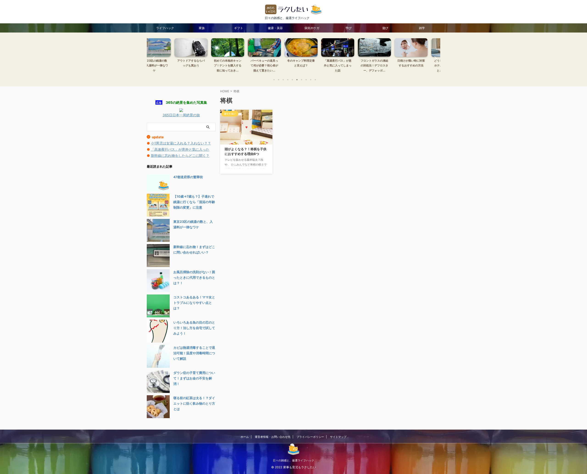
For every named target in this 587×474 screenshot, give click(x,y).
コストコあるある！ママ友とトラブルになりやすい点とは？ (194, 302)
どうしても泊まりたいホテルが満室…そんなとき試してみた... (422, 65)
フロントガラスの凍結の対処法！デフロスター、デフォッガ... (348, 65)
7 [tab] (301, 79)
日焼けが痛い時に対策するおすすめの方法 (385, 63)
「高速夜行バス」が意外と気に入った (180, 149)
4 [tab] (287, 79)
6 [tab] (297, 79)
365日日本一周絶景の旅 (181, 115)
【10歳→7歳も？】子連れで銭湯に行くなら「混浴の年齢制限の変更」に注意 (194, 201)
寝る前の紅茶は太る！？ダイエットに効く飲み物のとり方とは (194, 403)
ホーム (245, 437)
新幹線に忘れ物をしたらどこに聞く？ (180, 155)
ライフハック (165, 28)
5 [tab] (292, 79)
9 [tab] (310, 79)
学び (349, 28)
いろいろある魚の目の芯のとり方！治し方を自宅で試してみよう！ (194, 327)
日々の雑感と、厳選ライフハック (293, 460)
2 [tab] (278, 79)
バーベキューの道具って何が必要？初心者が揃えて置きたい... (238, 65)
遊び (385, 28)
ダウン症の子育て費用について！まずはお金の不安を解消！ (194, 378)
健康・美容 (275, 28)
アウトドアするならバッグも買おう (165, 63)
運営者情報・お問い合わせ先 (273, 437)
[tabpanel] (165, 56)
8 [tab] (306, 79)
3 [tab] (283, 79)
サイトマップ (338, 437)
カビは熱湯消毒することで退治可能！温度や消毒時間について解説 (194, 353)
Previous (153, 58)
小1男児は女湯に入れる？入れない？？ (181, 143)
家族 (202, 28)
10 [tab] (315, 79)
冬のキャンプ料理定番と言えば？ (275, 63)
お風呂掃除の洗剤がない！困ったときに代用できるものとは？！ (194, 277)
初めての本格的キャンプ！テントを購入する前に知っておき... (202, 65)
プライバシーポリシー (310, 437)
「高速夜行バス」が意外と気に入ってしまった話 (312, 65)
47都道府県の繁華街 (188, 177)
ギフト (238, 28)
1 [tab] (274, 79)
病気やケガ (312, 28)
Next (434, 58)
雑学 (422, 28)
